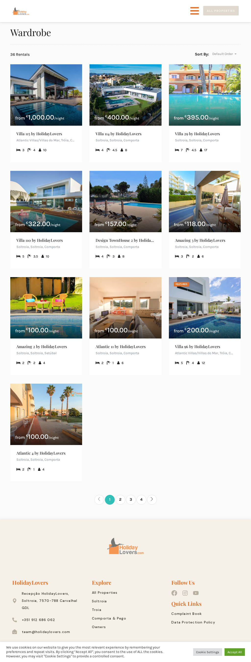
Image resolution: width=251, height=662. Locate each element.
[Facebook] (174, 593)
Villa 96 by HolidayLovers (197, 346)
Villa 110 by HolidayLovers (39, 240)
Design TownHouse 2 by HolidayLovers (125, 240)
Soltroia (99, 601)
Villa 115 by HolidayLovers (39, 133)
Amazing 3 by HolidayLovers (200, 240)
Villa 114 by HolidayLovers (118, 133)
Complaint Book (186, 613)
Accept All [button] (234, 652)
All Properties (105, 592)
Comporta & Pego (109, 618)
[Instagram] (185, 593)
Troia (96, 610)
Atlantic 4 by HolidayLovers (40, 453)
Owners (99, 627)
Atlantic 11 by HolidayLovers (121, 346)
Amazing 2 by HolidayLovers (41, 346)
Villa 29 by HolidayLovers (197, 133)
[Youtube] (196, 593)
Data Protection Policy (193, 622)
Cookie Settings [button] (207, 652)
